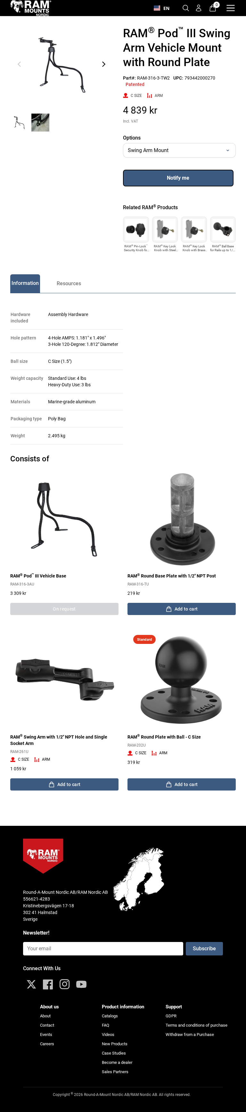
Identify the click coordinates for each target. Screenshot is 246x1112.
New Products (114, 1043)
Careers (47, 1043)
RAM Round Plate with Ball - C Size (164, 737)
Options (132, 138)
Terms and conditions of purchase (196, 1025)
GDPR (171, 1016)
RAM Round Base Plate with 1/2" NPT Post (171, 575)
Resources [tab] (69, 283)
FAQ (105, 1025)
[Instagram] (65, 984)
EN (166, 8)
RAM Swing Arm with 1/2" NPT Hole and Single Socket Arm (58, 740)
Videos (108, 1034)
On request (64, 609)
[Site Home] (30, 8)
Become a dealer (117, 1062)
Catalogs (110, 1016)
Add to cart (186, 609)
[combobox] (161, 8)
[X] (31, 984)
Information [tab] (25, 283)
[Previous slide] (19, 64)
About (45, 1016)
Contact (47, 1025)
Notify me (178, 178)
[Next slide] (103, 64)
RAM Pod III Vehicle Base (38, 575)
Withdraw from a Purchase (190, 1034)
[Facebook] (48, 984)
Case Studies (114, 1053)
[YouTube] (81, 984)
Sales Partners (115, 1071)
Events (46, 1034)
